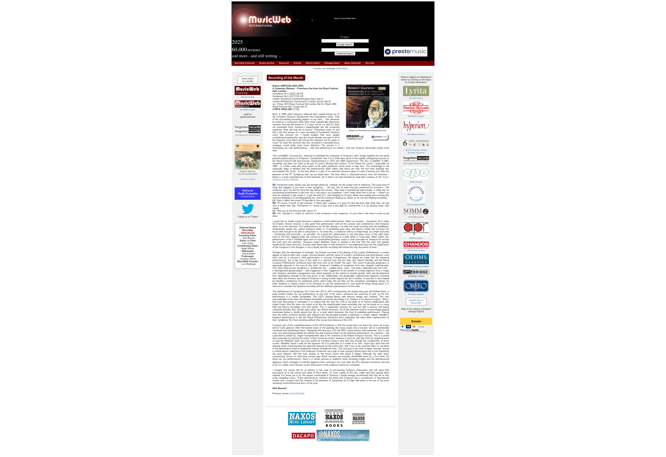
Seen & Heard (312, 63)
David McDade (297, 393)
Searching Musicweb (244, 63)
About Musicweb (352, 63)
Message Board (331, 63)
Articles (297, 63)
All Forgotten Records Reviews (248, 135)
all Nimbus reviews (247, 179)
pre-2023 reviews (247, 110)
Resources (284, 63)
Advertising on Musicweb (416, 301)
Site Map (369, 63)
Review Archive (266, 63)
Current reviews (247, 97)
